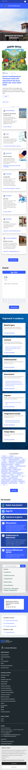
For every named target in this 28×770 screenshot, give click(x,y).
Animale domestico (20, 462)
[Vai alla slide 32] (8, 301)
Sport (6, 96)
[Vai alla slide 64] (19, 303)
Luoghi (2, 718)
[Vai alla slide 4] (8, 299)
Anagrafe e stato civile (6, 679)
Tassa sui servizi (14, 476)
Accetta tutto (14, 763)
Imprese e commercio (5, 694)
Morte (4, 460)
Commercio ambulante (17, 479)
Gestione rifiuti (4, 470)
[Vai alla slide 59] (11, 303)
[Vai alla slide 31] (6, 301)
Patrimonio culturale (13, 470)
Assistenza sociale (18, 457)
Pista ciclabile (4, 482)
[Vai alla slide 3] (6, 299)
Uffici (2, 659)
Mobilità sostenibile (13, 467)
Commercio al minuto (13, 477)
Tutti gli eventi (14, 307)
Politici (2, 663)
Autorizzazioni (4, 683)
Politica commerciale (13, 482)
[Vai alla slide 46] (8, 302)
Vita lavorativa (4, 705)
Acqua (4, 477)
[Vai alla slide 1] (3, 299)
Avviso (6, 73)
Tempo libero (11, 462)
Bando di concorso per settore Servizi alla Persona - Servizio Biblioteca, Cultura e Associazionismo (13, 348)
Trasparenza (9, 153)
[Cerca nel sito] (24, 5)
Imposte (19, 474)
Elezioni (4, 459)
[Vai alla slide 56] (24, 302)
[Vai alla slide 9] (16, 299)
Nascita (11, 465)
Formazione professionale (17, 472)
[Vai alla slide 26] (21, 300)
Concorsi (11, 474)
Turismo (2, 703)
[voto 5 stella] (15, 607)
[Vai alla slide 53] (19, 302)
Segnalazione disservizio (6, 743)
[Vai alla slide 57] (8, 303)
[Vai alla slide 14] (24, 299)
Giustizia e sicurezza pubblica (7, 692)
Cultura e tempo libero (6, 688)
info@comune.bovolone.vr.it (10, 736)
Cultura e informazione (11, 238)
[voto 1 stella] (7, 607)
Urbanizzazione (22, 460)
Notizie (2, 709)
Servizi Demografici (10, 110)
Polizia (21, 482)
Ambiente (3, 677)
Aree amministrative (5, 657)
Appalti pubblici (4, 681)
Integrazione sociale (13, 460)
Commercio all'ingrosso (6, 479)
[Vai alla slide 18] (8, 300)
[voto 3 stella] (11, 607)
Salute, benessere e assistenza (8, 699)
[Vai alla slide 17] (6, 300)
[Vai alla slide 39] (19, 301)
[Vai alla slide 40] (21, 301)
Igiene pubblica (14, 481)
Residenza (17, 464)
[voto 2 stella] (9, 607)
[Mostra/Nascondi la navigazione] (1, 5)
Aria (22, 476)
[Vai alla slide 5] (16, 106)
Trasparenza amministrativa (7, 464)
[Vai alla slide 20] (11, 300)
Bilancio (4, 474)
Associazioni (4, 462)
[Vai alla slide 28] (24, 300)
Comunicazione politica (6, 472)
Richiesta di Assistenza (6, 745)
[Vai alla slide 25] (19, 300)
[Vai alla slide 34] (11, 301)
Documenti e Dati (5, 667)
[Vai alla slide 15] (3, 300)
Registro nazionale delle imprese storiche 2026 (13, 403)
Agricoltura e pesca (5, 675)
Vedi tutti (14, 490)
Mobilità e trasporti (5, 696)
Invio (23, 566)
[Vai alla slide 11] (19, 299)
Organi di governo (5, 654)
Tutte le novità (13, 260)
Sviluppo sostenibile (5, 476)
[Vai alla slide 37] (16, 301)
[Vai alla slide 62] (16, 303)
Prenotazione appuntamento (7, 741)
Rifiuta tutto (14, 767)
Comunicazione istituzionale (7, 457)
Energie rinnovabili (5, 481)
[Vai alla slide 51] (16, 302)
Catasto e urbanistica (5, 686)
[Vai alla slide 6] (11, 299)
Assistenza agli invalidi (20, 465)
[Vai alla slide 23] (16, 300)
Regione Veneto (4, 1)
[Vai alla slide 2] (11, 106)
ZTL (4, 484)
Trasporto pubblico (17, 469)
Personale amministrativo (6, 665)
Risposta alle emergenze (6, 469)
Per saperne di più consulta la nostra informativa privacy (13, 760)
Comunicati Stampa (5, 711)
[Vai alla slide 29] (3, 301)
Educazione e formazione (6, 690)
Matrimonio (4, 465)
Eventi (2, 721)
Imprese (11, 455)
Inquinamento (21, 481)
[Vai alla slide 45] (6, 302)
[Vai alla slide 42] (24, 301)
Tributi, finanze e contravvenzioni (8, 701)
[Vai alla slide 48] (11, 302)
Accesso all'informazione (14, 459)
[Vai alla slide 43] (3, 302)
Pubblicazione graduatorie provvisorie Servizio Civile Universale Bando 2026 (12, 421)
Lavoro (4, 455)
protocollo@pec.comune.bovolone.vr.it (11, 734)
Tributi (7, 134)
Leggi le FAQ (3, 739)
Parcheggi (4, 467)
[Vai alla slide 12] (21, 299)
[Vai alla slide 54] (21, 302)
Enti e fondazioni (4, 661)
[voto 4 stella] (13, 607)
